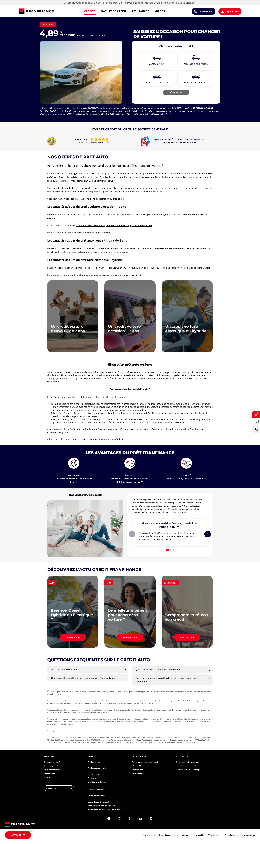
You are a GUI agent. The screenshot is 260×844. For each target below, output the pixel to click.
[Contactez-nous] (256, 422)
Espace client (232, 11)
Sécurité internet (214, 835)
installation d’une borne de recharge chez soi (98, 274)
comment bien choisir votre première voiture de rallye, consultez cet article (114, 225)
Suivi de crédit (206, 11)
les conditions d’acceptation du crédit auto (102, 198)
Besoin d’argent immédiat (98, 802)
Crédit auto (92, 778)
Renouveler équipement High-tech (101, 805)
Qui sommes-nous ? (52, 762)
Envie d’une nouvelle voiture (187, 766)
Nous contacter (138, 773)
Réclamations (137, 769)
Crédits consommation (97, 768)
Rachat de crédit (113, 11)
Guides (160, 11)
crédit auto (125, 173)
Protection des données (168, 835)
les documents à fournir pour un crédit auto (103, 439)
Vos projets (182, 756)
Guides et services (141, 756)
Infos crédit (136, 766)
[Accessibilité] (256, 429)
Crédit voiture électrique (97, 782)
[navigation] (149, 11)
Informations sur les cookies (193, 835)
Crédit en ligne (94, 762)
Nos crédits (94, 756)
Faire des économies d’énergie (188, 769)
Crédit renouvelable (96, 795)
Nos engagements (51, 766)
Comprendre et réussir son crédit (145, 762)
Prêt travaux (93, 786)
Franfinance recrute (52, 769)
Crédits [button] (89, 11)
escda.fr (84, 731)
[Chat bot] (256, 414)
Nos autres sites (52, 788)
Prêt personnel (94, 774)
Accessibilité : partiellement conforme (240, 835)
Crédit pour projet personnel (187, 762)
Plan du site (48, 777)
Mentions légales (149, 835)
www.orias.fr (105, 740)
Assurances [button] (140, 11)
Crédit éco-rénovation (96, 789)
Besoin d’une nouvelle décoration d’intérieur (106, 809)
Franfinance (50, 756)
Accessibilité (18, 835)
